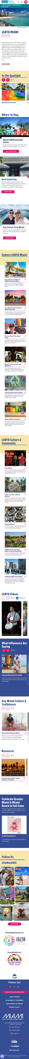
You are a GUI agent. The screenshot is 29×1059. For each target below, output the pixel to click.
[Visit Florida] (14, 1046)
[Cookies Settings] (2, 1056)
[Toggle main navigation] (25, 2)
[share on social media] (8, 35)
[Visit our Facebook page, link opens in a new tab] (14, 986)
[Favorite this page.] (3, 35)
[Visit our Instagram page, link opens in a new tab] (10, 986)
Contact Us (16, 1033)
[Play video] (11, 618)
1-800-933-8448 (15, 1030)
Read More (6, 64)
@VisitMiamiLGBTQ (9, 862)
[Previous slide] (3, 80)
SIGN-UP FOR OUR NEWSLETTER (14, 992)
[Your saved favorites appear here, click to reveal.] (18, 2)
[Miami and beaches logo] (14, 1017)
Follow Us (22, 598)
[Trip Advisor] (14, 1050)
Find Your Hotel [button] (11, 151)
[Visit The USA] (14, 1041)
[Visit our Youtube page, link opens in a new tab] (18, 986)
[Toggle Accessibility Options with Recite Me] (22, 2)
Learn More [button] (8, 192)
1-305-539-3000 (15, 1027)
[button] (24, 84)
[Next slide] (8, 80)
